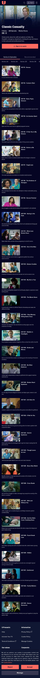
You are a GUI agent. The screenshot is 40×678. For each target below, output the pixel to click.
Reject (10, 667)
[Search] (24, 2)
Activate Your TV (7, 637)
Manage (20, 673)
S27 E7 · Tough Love (27, 165)
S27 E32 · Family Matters (28, 586)
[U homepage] (4, 3)
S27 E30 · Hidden (26, 553)
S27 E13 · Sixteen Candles (29, 264)
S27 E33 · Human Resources (26, 604)
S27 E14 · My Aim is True (28, 280)
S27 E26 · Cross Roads (28, 483)
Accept (29, 667)
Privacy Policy (25, 632)
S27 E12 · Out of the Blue (28, 247)
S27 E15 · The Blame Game (29, 297)
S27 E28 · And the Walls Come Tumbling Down (28, 519)
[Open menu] (36, 2)
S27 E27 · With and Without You (26, 502)
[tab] (30, 57)
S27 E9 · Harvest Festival (28, 198)
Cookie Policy (25, 637)
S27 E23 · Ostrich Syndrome (26, 434)
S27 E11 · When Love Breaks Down (27, 232)
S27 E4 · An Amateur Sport (29, 116)
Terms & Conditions (8, 641)
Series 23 (5, 61)
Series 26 (33, 61)
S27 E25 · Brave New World (29, 466)
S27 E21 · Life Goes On (28, 400)
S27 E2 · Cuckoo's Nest (28, 83)
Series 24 (14, 61)
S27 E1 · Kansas (26, 67)
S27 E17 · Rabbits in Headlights (27, 333)
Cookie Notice (8, 662)
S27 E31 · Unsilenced (27, 570)
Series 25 (23, 61)
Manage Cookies (26, 641)
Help (3, 632)
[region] (20, 664)
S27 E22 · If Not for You (28, 415)
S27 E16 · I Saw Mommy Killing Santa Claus (28, 315)
